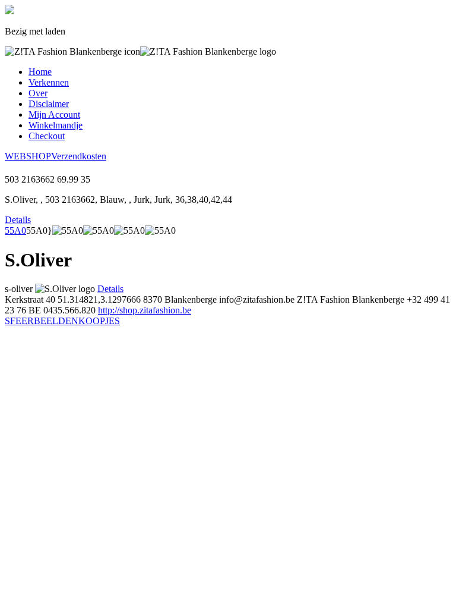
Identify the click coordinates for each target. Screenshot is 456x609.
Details (18, 220)
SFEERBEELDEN (41, 321)
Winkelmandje (55, 125)
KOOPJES (99, 321)
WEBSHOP (28, 156)
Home (40, 72)
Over (38, 93)
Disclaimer (48, 104)
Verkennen (48, 82)
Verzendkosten (78, 156)
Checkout (46, 136)
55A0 (15, 230)
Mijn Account (54, 114)
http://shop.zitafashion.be (144, 310)
